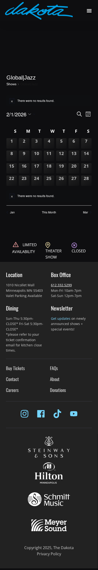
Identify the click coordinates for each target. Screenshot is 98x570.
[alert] (49, 196)
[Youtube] (73, 414)
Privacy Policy (49, 553)
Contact (12, 379)
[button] (89, 11)
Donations (58, 389)
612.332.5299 (61, 285)
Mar (85, 212)
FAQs (54, 368)
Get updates (60, 318)
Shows (11, 84)
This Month (49, 212)
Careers (12, 389)
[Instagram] (24, 414)
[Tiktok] (57, 414)
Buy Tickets (15, 368)
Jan (12, 212)
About (54, 379)
